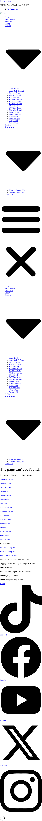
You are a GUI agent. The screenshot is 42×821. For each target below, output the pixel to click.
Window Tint (14, 123)
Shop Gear (9, 21)
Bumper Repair (15, 93)
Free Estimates (5, 519)
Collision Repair (15, 95)
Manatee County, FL (17, 190)
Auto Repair (13, 89)
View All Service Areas (8, 556)
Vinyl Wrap (13, 121)
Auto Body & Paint (16, 91)
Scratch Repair (14, 119)
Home (7, 17)
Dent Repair (13, 106)
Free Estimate (10, 19)
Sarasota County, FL (16, 192)
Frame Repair (14, 112)
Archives (8, 125)
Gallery (7, 24)
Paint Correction (15, 114)
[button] (21, 240)
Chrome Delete (15, 102)
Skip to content (5, 1)
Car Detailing (14, 97)
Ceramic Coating (15, 99)
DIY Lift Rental (6, 507)
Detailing (3, 503)
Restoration (13, 116)
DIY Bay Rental (15, 108)
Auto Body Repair (7, 479)
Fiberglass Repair (15, 110)
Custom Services (15, 104)
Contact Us (9, 194)
